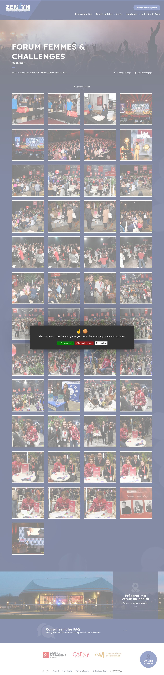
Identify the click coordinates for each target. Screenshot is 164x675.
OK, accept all (66, 343)
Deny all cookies (85, 343)
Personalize (101, 343)
